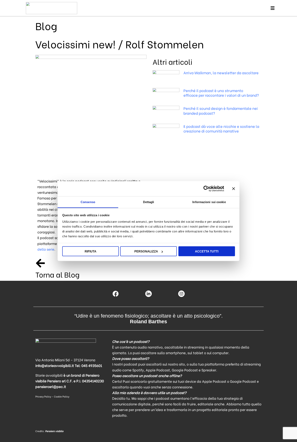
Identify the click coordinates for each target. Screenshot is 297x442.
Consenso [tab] (88, 202)
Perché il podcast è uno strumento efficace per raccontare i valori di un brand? (221, 93)
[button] (272, 8)
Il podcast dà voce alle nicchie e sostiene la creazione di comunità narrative (221, 128)
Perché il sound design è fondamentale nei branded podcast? (220, 110)
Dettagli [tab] (148, 202)
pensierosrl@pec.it (50, 386)
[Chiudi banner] (233, 188)
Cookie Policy (61, 396)
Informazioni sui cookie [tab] (209, 202)
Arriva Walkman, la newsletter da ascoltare (221, 72)
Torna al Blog (57, 274)
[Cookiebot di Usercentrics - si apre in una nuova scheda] (206, 189)
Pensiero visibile (54, 431)
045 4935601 (91, 365)
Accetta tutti (206, 251)
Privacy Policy (43, 396)
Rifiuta (90, 251)
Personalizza (146, 251)
